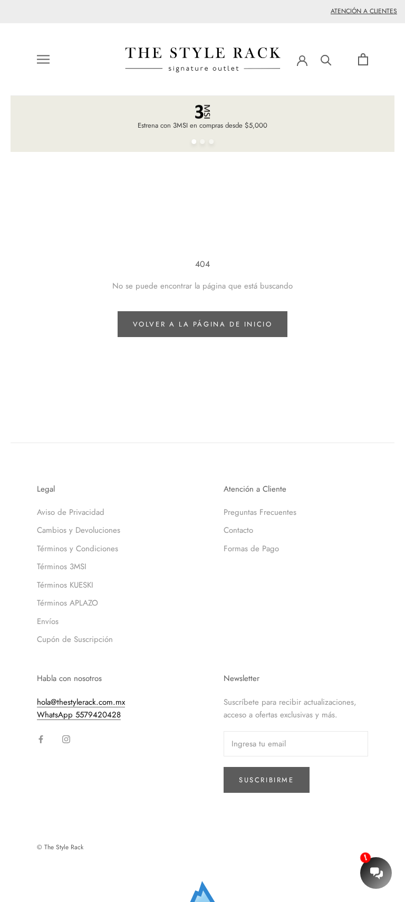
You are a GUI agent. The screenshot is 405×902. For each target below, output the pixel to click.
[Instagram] (66, 738)
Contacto (238, 530)
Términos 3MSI (61, 566)
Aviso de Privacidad (70, 512)
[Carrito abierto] (363, 59)
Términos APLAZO (67, 603)
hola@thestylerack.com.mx (81, 702)
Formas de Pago (251, 548)
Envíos (48, 621)
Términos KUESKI (65, 585)
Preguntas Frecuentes (260, 512)
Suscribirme (266, 780)
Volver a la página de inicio (203, 324)
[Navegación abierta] (43, 59)
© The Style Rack (60, 847)
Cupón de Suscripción (75, 639)
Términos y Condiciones (77, 548)
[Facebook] (41, 738)
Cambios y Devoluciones (78, 530)
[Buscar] (326, 59)
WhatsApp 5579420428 (79, 715)
